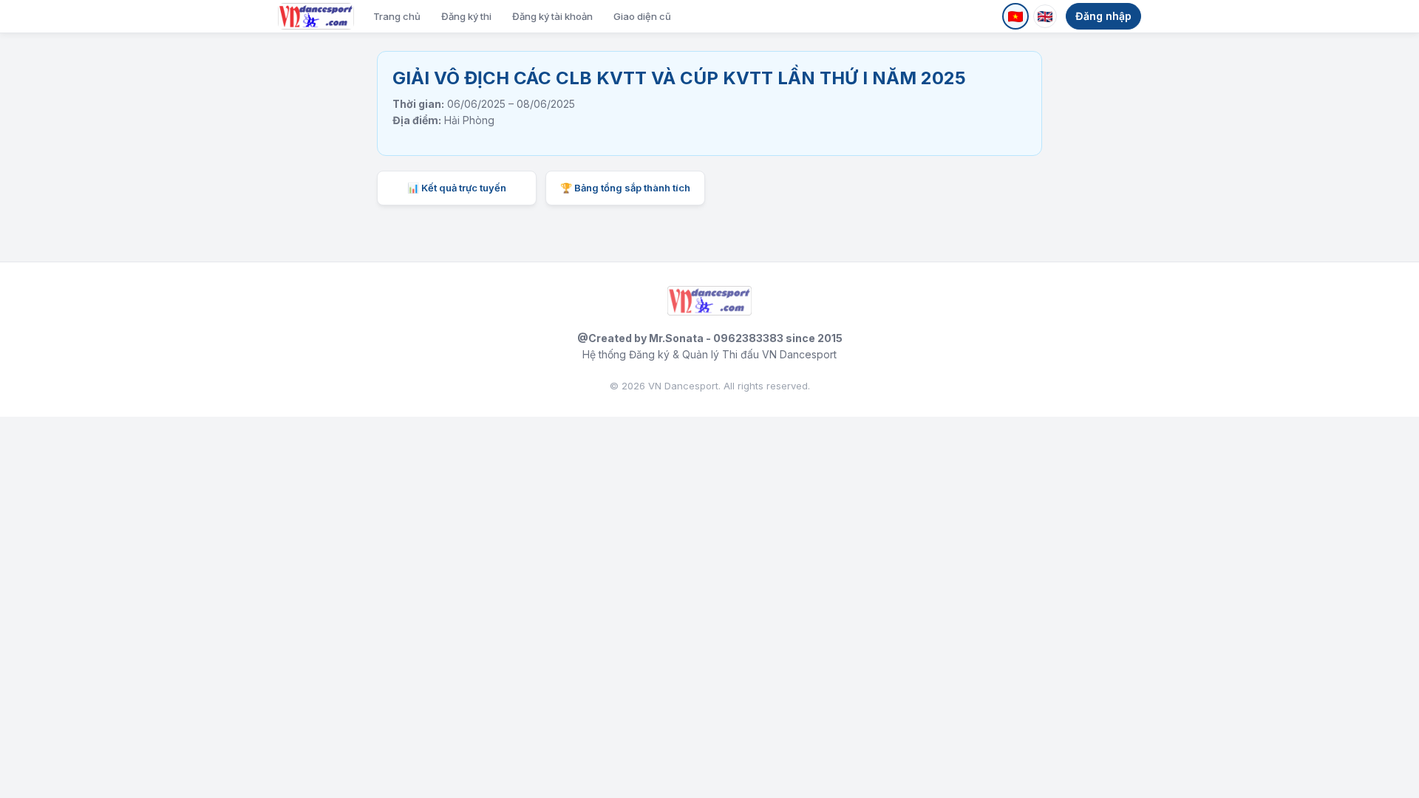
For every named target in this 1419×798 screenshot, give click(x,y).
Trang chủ (397, 16)
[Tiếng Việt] (1015, 16)
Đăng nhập (1103, 16)
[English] (1045, 16)
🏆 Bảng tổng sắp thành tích (625, 188)
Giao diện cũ (642, 16)
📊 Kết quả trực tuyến (456, 188)
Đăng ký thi (466, 16)
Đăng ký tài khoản (552, 16)
